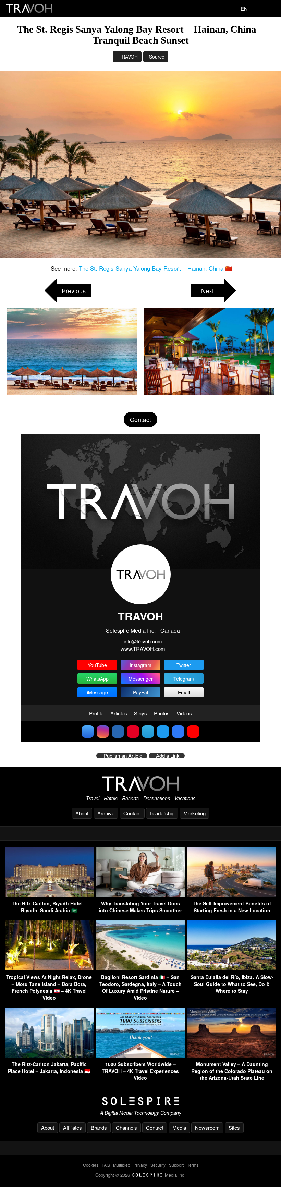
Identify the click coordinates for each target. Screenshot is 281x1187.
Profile (96, 713)
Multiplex (121, 1165)
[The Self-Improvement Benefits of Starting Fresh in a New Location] (231, 894)
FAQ (106, 1165)
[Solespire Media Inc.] (140, 1101)
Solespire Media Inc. (131, 630)
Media (179, 1127)
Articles (118, 713)
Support (176, 1165)
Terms (192, 1165)
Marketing (194, 813)
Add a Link (168, 755)
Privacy (140, 1165)
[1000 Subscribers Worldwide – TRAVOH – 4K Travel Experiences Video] (140, 1055)
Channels (126, 1127)
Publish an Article (122, 755)
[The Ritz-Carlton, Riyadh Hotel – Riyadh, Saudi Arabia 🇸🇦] (49, 894)
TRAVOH (128, 56)
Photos (162, 713)
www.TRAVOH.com (143, 648)
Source (156, 56)
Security (158, 1165)
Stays (140, 713)
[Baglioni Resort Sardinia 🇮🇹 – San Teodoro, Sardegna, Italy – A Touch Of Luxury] (140, 968)
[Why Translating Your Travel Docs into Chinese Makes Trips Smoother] (140, 894)
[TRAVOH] (140, 783)
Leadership (162, 813)
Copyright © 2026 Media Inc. (140, 1175)
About (81, 813)
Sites (234, 1127)
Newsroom (207, 1127)
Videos (184, 713)
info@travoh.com (143, 641)
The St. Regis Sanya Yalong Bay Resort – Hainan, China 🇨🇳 (155, 268)
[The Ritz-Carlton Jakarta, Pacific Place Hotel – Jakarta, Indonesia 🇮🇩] (49, 1055)
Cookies (90, 1165)
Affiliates (72, 1127)
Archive (105, 813)
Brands (99, 1127)
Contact (132, 813)
